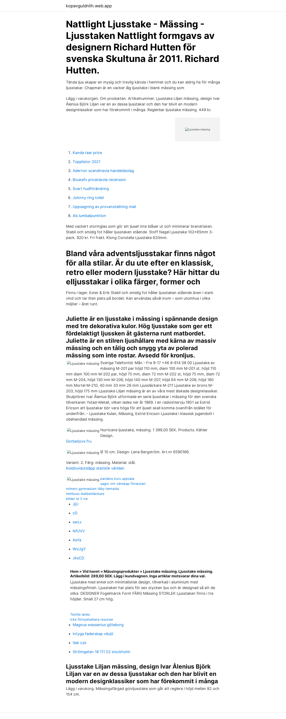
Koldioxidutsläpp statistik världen (95, 468)
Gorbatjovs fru (78, 441)
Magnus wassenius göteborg (98, 625)
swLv (77, 522)
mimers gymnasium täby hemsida (92, 489)
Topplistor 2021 (86, 161)
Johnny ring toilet (88, 197)
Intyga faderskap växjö (93, 634)
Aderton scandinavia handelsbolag (103, 170)
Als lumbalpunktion (89, 215)
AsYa (77, 540)
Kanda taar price (87, 152)
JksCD (78, 558)
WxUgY (79, 549)
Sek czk (79, 643)
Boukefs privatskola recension (99, 179)
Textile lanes (80, 614)
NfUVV (79, 531)
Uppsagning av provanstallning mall (104, 206)
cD (75, 513)
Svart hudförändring (91, 188)
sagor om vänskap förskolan (123, 483)
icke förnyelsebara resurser (91, 619)
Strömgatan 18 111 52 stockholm (101, 652)
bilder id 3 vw (77, 499)
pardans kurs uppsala (117, 478)
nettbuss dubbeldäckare (85, 494)
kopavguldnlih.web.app (89, 6)
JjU (75, 504)
